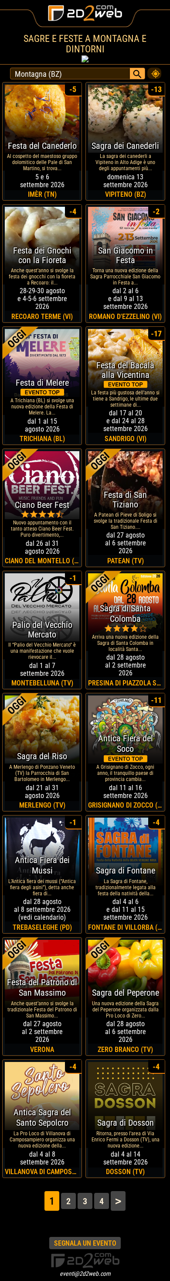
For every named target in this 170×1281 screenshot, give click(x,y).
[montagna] (154, 71)
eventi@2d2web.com (85, 1273)
